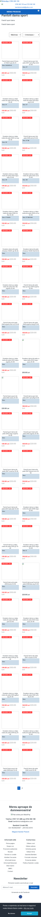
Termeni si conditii (10, 854)
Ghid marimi (10, 866)
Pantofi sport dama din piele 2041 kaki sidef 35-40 (10, 508)
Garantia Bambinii (30, 854)
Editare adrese (30, 846)
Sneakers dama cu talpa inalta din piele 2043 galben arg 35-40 (10, 695)
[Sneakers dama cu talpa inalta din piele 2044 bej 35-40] (10, 720)
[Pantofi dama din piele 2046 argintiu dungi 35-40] (30, 311)
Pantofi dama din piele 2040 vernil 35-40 (31, 769)
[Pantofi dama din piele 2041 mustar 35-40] (30, 645)
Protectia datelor (30, 860)
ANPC (10, 868)
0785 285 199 (19, 4)
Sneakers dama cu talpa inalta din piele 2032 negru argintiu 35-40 (10, 360)
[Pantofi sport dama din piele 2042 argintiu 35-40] (30, 421)
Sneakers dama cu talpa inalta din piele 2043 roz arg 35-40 (10, 138)
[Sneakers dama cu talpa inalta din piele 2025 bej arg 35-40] (10, 88)
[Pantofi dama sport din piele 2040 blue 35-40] (10, 757)
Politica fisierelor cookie (31, 863)
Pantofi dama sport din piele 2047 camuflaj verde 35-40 (31, 62)
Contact (10, 871)
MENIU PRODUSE (14, 12)
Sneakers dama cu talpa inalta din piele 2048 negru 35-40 (31, 508)
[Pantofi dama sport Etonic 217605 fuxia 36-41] (10, 50)
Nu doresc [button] (11, 913)
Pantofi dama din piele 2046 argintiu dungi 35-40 (31, 323)
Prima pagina (10, 843)
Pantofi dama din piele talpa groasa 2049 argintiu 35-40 (31, 286)
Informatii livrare (10, 860)
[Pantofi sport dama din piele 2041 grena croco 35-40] (30, 458)
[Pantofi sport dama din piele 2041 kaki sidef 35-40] (10, 496)
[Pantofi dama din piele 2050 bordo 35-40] (10, 571)
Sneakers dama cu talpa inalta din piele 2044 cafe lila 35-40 (31, 695)
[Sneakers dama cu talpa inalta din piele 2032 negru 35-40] (30, 533)
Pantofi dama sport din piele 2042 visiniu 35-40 (10, 397)
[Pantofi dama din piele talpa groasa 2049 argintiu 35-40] (30, 274)
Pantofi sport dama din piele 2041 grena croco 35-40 (30, 471)
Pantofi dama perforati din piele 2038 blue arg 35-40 (30, 583)
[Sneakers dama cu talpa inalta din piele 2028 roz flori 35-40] (10, 200)
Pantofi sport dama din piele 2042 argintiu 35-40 (31, 432)
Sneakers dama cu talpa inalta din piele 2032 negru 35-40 (31, 546)
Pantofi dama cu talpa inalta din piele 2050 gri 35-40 (10, 546)
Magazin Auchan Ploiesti (20, 832)
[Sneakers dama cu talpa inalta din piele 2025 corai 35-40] (30, 163)
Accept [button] (29, 913)
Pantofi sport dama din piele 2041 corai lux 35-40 (10, 470)
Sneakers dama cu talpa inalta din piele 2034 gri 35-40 (10, 657)
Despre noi (10, 846)
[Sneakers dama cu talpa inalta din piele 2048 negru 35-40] (30, 496)
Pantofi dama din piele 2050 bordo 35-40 (10, 583)
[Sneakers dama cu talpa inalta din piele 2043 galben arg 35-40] (10, 682)
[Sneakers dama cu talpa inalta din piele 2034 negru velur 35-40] (10, 163)
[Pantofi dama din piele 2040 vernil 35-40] (30, 757)
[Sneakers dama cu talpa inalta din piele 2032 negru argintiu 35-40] (10, 347)
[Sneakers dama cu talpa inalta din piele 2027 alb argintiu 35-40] (10, 274)
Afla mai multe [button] (29, 908)
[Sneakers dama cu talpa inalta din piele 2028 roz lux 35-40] (30, 200)
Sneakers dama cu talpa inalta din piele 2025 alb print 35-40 (10, 619)
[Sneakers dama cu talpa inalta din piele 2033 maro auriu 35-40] (30, 607)
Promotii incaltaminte (10, 849)
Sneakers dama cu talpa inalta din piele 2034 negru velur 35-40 (10, 175)
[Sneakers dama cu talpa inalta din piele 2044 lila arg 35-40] (30, 720)
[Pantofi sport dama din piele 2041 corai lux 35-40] (10, 458)
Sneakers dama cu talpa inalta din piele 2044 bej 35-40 (10, 732)
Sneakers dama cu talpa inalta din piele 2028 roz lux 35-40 (30, 213)
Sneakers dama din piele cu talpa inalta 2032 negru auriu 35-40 (30, 360)
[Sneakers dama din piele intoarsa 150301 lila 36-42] (30, 238)
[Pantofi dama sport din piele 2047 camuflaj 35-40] (30, 385)
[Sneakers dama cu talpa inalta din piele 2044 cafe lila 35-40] (30, 682)
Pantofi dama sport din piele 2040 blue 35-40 (10, 769)
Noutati (10, 852)
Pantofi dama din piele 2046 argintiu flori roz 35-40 (10, 323)
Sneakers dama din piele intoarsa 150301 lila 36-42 (31, 250)
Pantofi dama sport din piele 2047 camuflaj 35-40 (31, 397)
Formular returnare (31, 857)
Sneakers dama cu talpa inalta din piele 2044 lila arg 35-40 (30, 732)
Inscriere (34, 887)
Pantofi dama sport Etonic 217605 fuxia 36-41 (10, 62)
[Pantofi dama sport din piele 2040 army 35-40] (30, 125)
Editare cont (31, 843)
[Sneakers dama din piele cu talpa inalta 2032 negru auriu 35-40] (30, 347)
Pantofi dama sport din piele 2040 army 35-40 (31, 137)
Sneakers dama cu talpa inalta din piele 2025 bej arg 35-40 (10, 100)
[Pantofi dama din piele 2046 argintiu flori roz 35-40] (10, 311)
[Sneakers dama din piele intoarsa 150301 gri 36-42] (10, 238)
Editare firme (31, 852)
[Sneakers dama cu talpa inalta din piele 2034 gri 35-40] (10, 645)
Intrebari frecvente (10, 857)
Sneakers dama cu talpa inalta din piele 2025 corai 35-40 (31, 175)
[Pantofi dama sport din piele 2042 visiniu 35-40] (10, 385)
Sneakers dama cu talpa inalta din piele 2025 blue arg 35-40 (31, 100)
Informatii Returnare (10, 863)
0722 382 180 (31, 4)
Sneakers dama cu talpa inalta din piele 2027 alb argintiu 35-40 (10, 286)
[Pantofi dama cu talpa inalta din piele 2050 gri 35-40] (10, 533)
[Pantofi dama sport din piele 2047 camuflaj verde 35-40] (30, 50)
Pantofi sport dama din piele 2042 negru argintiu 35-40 (10, 433)
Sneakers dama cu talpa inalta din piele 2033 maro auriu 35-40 (31, 619)
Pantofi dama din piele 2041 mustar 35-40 (31, 656)
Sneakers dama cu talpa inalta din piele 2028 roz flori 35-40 (10, 213)
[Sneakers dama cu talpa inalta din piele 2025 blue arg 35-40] (30, 88)
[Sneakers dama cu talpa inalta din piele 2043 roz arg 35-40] (10, 125)
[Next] (25, 788)
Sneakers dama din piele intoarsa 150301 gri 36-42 (10, 250)
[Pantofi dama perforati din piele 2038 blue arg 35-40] (30, 571)
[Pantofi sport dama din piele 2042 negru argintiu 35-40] (10, 421)
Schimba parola (31, 849)
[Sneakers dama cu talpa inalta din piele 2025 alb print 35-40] (10, 607)
